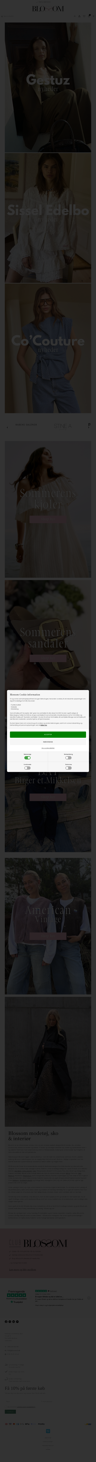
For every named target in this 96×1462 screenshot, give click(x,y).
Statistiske (68, 764)
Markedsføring (68, 754)
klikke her (44, 725)
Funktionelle (27, 764)
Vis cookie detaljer (48, 748)
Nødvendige (27, 754)
